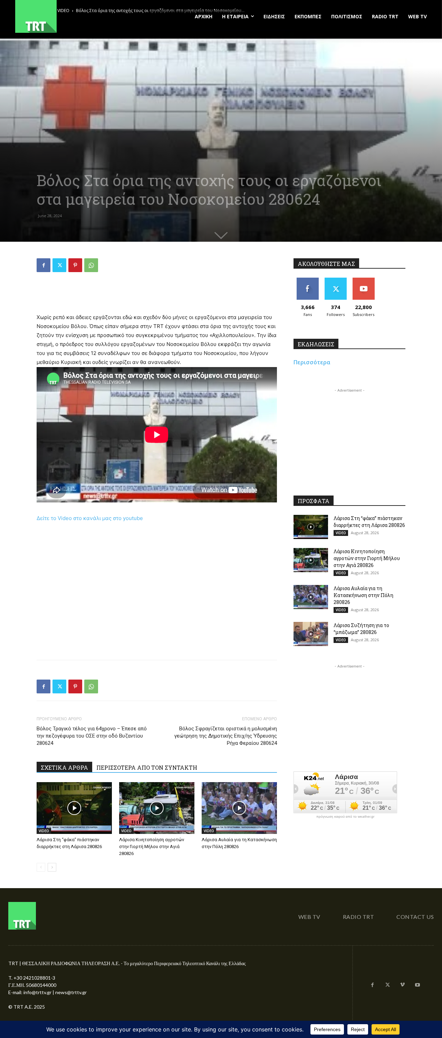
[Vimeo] (403, 985)
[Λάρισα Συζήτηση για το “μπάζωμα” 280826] (311, 634)
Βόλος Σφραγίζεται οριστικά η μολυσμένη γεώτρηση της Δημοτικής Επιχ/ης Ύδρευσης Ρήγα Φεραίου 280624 (225, 735)
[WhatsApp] (91, 265)
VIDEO (44, 830)
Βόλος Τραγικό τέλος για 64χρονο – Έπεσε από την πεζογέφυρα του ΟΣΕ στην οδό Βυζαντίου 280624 (92, 735)
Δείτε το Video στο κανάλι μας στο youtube (90, 518)
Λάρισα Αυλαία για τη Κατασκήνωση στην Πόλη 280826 (363, 595)
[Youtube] (417, 985)
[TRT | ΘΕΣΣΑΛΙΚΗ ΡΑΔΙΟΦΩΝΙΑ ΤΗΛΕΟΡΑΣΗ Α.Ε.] (78, 16)
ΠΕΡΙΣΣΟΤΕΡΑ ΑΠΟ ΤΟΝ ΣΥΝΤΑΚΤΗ (146, 767)
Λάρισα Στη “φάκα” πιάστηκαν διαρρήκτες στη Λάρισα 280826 (369, 521)
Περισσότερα (312, 362)
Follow (335, 280)
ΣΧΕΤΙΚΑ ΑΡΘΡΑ (64, 767)
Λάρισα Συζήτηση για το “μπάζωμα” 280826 (361, 628)
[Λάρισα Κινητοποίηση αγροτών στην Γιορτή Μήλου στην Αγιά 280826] (156, 808)
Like (307, 280)
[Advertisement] (157, 295)
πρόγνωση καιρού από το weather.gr (345, 816)
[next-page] (52, 867)
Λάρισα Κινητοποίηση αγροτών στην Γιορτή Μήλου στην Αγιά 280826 (151, 846)
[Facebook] (43, 265)
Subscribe (363, 280)
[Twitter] (59, 265)
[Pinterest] (75, 265)
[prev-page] (41, 867)
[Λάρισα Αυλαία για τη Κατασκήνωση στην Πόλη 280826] (239, 808)
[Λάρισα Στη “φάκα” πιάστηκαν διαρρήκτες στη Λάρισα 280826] (74, 808)
